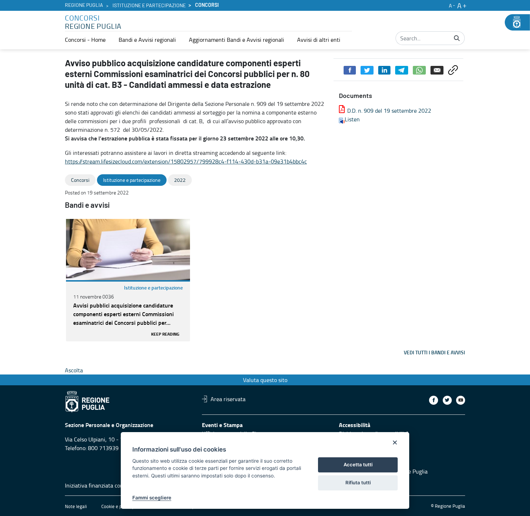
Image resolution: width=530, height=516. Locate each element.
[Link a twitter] (447, 400)
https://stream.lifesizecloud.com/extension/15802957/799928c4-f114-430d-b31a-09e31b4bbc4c (186, 161)
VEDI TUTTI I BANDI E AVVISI (434, 352)
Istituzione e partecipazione (149, 5)
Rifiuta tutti (358, 482)
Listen (352, 119)
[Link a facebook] (433, 400)
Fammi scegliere (151, 498)
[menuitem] (85, 39)
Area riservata (228, 399)
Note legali (76, 506)
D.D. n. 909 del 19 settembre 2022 (389, 111)
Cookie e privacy (117, 506)
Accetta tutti (358, 464)
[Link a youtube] (460, 400)
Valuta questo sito (265, 380)
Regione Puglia (84, 5)
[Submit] (457, 38)
